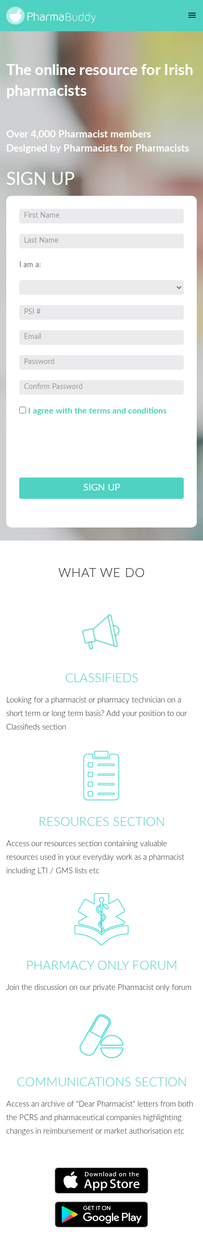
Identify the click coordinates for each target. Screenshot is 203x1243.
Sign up (101, 488)
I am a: (30, 265)
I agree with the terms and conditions (97, 411)
